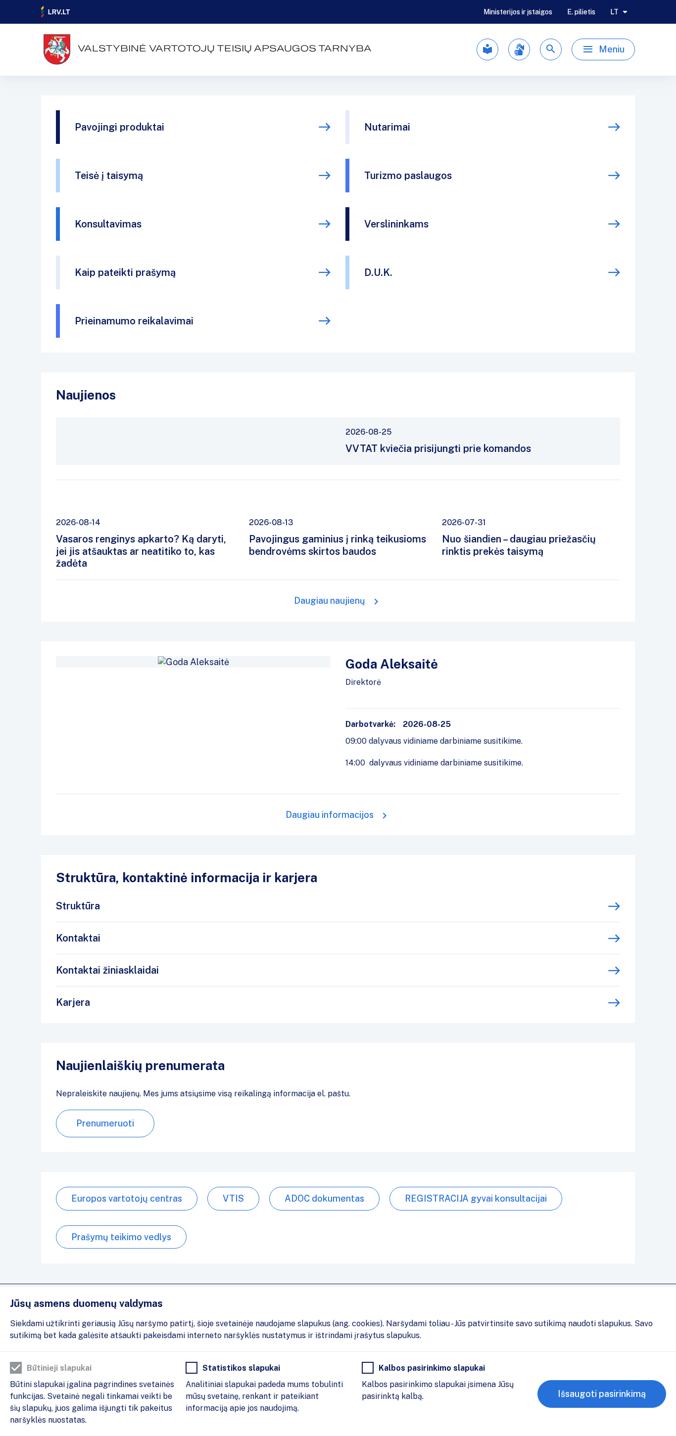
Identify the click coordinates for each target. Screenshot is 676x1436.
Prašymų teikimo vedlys (121, 1237)
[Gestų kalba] (519, 49)
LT (614, 12)
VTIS (233, 1198)
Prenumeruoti (105, 1123)
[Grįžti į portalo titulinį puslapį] (56, 12)
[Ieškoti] (551, 49)
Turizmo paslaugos (408, 175)
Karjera (73, 1002)
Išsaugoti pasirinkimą (602, 1394)
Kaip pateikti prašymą (125, 272)
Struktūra (78, 906)
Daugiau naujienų (329, 600)
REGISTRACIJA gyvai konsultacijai (476, 1198)
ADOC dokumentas (324, 1198)
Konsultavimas (108, 224)
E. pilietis (581, 12)
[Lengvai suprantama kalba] (487, 49)
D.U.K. (378, 272)
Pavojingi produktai (119, 127)
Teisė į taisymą (109, 175)
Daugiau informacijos (330, 814)
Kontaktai (78, 938)
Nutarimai (387, 127)
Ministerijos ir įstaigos (517, 12)
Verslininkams (396, 224)
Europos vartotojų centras (126, 1198)
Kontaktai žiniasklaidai (107, 970)
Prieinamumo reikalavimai (134, 321)
